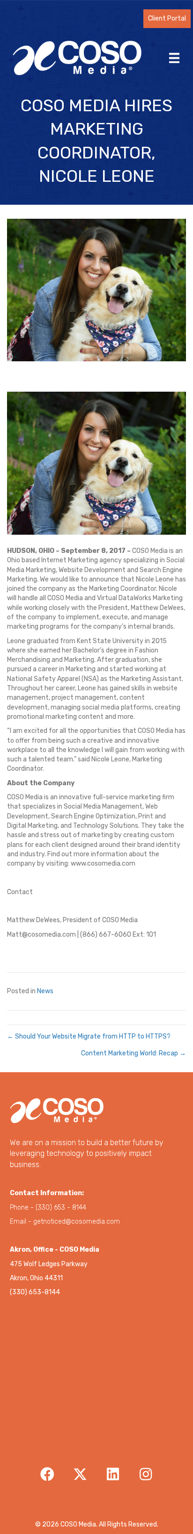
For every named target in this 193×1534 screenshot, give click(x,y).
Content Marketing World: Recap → (133, 1053)
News (45, 991)
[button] (167, 18)
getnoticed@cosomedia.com (76, 1222)
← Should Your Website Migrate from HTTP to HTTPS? (89, 1036)
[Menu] (174, 58)
